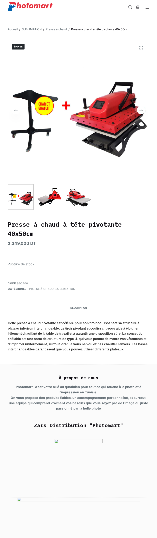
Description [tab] (78, 307)
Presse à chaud (41, 288)
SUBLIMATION (65, 288)
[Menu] (147, 7)
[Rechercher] (130, 7)
